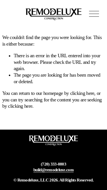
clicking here (82, 93)
